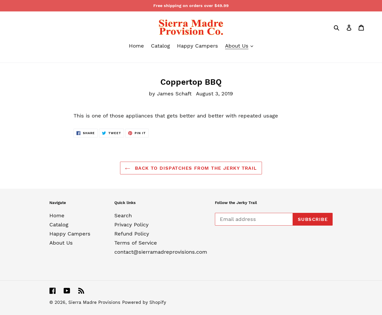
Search (123, 215)
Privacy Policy (131, 224)
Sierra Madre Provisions (94, 302)
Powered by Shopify (144, 302)
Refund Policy (131, 234)
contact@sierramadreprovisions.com (160, 252)
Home (56, 215)
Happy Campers (69, 234)
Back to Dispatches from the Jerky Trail (195, 168)
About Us (61, 243)
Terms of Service (135, 243)
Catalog (58, 224)
